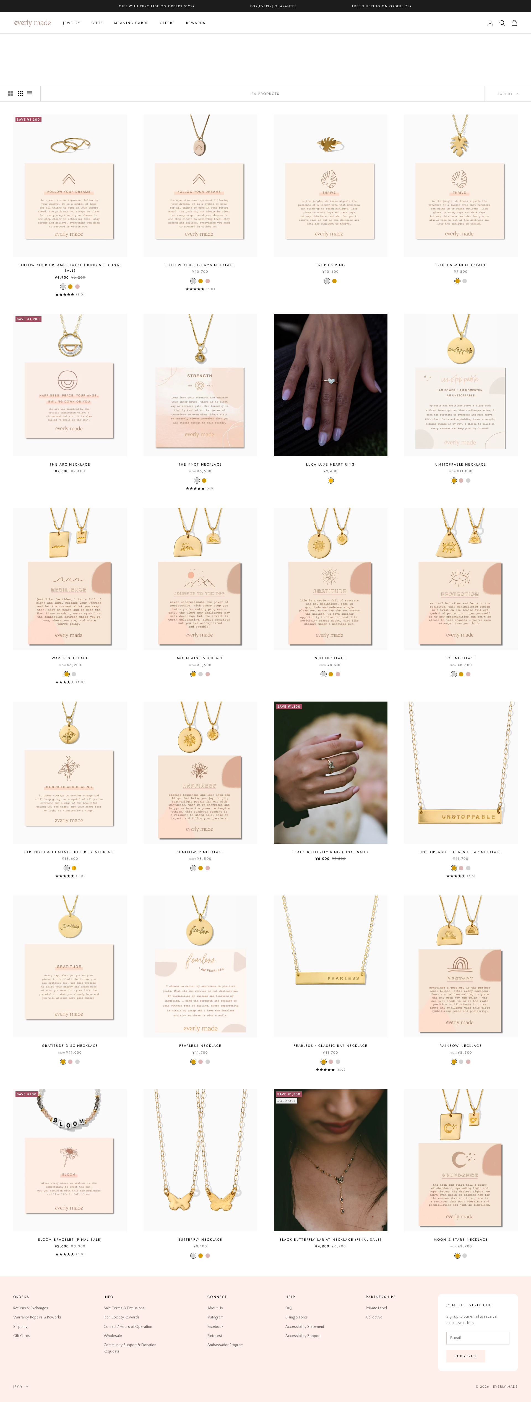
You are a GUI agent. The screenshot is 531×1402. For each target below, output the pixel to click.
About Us (215, 1308)
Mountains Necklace (200, 658)
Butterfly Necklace (200, 1239)
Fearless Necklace (200, 1045)
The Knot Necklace (200, 464)
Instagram (215, 1317)
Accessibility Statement (304, 1326)
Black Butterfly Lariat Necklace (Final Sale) (331, 1239)
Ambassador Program (225, 1345)
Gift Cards (21, 1335)
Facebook (215, 1326)
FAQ (288, 1308)
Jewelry (71, 22)
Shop (33, 41)
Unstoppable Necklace (460, 464)
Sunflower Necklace (200, 852)
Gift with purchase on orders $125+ (157, 6)
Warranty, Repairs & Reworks (37, 1317)
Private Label (376, 1308)
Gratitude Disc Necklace (70, 1045)
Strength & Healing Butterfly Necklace (70, 852)
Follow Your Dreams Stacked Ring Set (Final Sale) (70, 268)
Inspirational (56, 41)
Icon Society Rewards (122, 1317)
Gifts (97, 22)
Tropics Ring (330, 265)
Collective (374, 1317)
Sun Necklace (330, 658)
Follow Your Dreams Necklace (200, 265)
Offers (167, 22)
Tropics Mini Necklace (460, 265)
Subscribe (465, 1356)
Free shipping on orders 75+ (382, 6)
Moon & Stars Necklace (461, 1239)
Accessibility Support (303, 1335)
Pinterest (214, 1335)
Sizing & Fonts (296, 1317)
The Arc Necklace (70, 464)
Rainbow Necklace (461, 1045)
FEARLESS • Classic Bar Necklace (331, 1045)
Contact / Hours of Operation (128, 1326)
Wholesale (113, 1335)
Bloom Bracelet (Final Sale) (70, 1239)
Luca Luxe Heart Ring (330, 464)
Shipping (20, 1326)
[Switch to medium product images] (20, 93)
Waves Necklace (70, 658)
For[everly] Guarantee (273, 6)
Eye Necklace (461, 658)
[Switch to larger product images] (10, 93)
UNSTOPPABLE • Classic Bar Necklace (461, 852)
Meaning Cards (131, 22)
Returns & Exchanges (30, 1308)
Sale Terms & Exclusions (124, 1308)
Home (18, 41)
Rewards (195, 22)
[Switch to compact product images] (29, 93)
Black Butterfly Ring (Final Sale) (330, 852)
